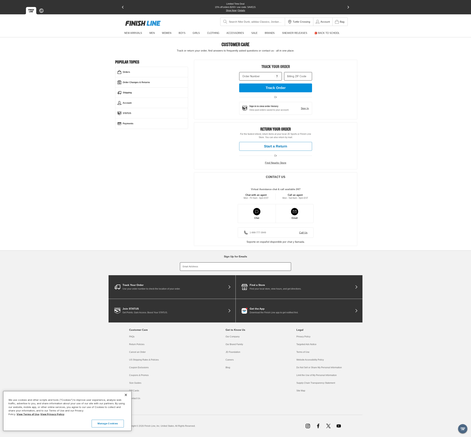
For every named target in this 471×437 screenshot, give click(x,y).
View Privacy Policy (52, 414)
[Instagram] (308, 426)
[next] (348, 7)
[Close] (126, 395)
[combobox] (252, 21)
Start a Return (275, 146)
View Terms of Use (28, 414)
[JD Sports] (41, 10)
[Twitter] (328, 426)
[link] (143, 23)
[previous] (123, 7)
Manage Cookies (108, 423)
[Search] (225, 22)
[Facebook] (318, 426)
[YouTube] (339, 426)
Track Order (276, 88)
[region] (67, 411)
